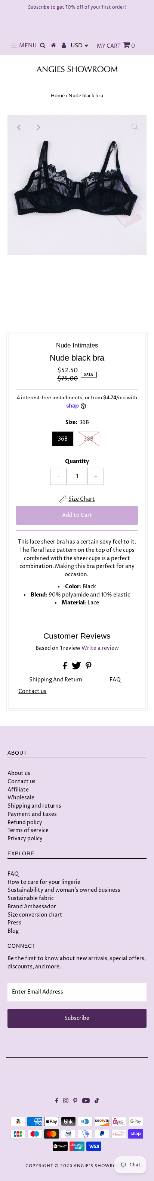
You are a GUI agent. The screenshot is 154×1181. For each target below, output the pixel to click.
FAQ (115, 680)
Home (58, 95)
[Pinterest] (75, 1102)
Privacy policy (25, 838)
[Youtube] (86, 1102)
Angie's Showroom (99, 1166)
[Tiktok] (97, 1102)
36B (63, 438)
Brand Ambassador (31, 906)
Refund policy (24, 822)
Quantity (77, 461)
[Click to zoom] (134, 127)
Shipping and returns (34, 805)
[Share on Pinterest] (89, 668)
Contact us (32, 692)
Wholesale (20, 797)
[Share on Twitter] (77, 668)
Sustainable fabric (30, 898)
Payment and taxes (32, 814)
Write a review (100, 648)
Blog (13, 931)
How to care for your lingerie (43, 882)
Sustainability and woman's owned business (63, 890)
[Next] (38, 127)
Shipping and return (55, 680)
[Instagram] (65, 1102)
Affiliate (18, 789)
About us (18, 773)
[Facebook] (56, 1102)
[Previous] (19, 127)
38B (88, 438)
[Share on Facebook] (65, 668)
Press (14, 922)
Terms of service (28, 830)
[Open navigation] (14, 45)
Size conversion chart (34, 914)
